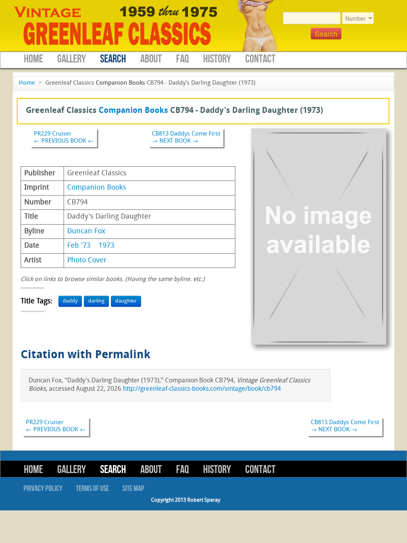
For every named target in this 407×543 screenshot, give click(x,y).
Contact (260, 59)
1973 (106, 246)
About (151, 59)
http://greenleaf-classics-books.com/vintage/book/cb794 (202, 389)
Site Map (133, 488)
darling (96, 301)
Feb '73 (79, 246)
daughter (126, 301)
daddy (70, 301)
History (217, 59)
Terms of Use (92, 488)
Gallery (71, 59)
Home (33, 59)
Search (113, 59)
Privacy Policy (42, 488)
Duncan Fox (86, 231)
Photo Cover (87, 260)
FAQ (182, 59)
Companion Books (120, 83)
